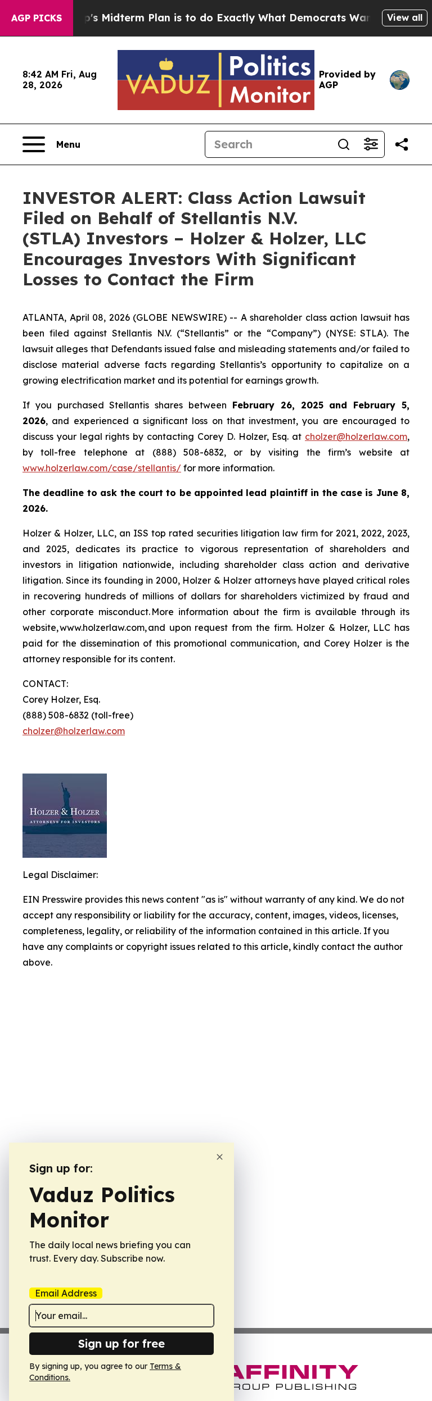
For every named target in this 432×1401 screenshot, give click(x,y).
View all (404, 17)
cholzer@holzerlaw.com (73, 730)
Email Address (66, 1293)
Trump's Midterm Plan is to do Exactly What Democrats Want (217, 17)
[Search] (343, 144)
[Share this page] (402, 144)
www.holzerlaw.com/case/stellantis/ (101, 468)
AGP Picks (36, 18)
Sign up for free (121, 1343)
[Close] (219, 1157)
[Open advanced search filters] (370, 144)
